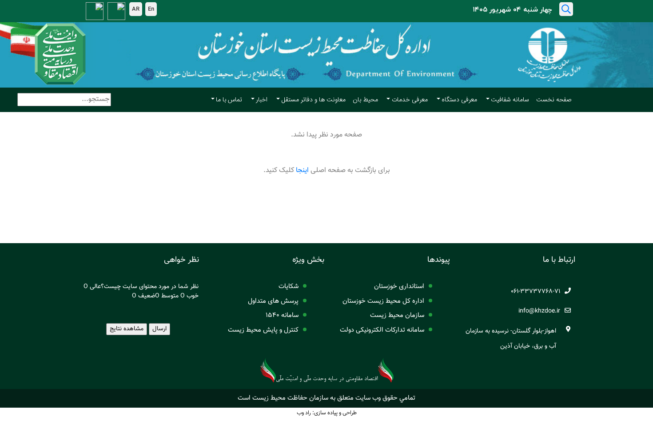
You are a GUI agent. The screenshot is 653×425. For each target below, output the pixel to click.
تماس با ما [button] (229, 100)
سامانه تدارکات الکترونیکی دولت (382, 330)
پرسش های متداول (273, 301)
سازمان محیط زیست (397, 315)
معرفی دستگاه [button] (459, 100)
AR (135, 8)
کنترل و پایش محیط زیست (263, 330)
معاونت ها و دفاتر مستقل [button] (314, 100)
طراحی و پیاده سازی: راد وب (327, 413)
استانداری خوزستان (399, 286)
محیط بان (365, 100)
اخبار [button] (261, 100)
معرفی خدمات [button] (410, 100)
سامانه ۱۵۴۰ (282, 315)
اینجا (302, 170)
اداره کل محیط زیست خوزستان (383, 301)
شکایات (289, 286)
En (151, 8)
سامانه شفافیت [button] (510, 100)
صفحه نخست (554, 100)
